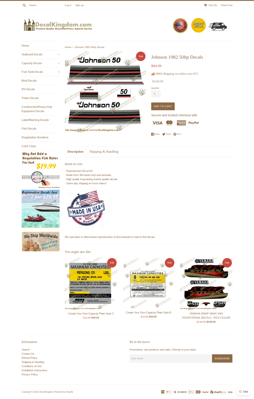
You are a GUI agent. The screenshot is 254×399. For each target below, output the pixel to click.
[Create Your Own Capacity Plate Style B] (148, 283)
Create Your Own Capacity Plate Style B (148, 312)
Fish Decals (29, 128)
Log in (68, 5)
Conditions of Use (32, 366)
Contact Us (28, 353)
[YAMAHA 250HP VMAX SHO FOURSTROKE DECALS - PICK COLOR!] (206, 284)
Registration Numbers (35, 137)
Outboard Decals (41, 54)
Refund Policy (29, 357)
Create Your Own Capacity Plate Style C (91, 313)
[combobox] (46, 5)
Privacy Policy (30, 374)
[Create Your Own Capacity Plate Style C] (91, 284)
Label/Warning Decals (35, 120)
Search (26, 349)
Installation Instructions (34, 370)
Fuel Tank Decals (41, 71)
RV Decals (28, 89)
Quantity (155, 88)
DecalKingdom (46, 392)
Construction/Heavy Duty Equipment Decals (37, 109)
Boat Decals (29, 80)
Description (75, 151)
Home (25, 45)
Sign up (79, 5)
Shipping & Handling (104, 151)
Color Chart (29, 146)
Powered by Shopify (63, 392)
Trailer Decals (30, 98)
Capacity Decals (41, 63)
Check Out (226, 5)
